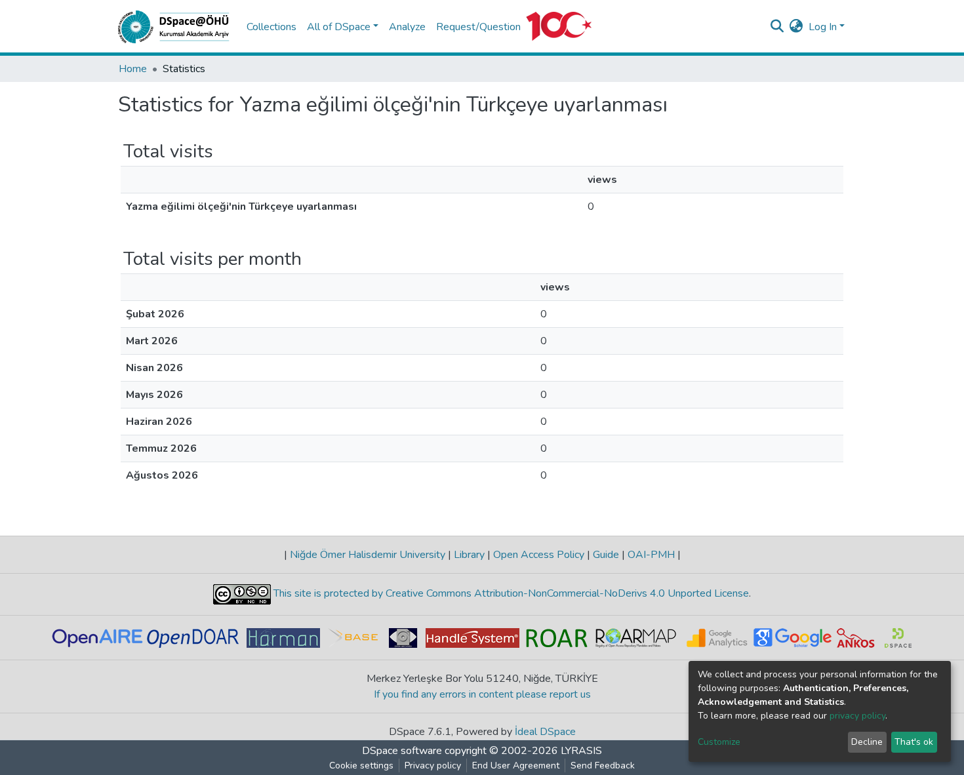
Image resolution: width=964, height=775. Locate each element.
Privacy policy (433, 765)
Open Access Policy (539, 554)
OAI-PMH (651, 554)
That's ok (913, 742)
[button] (796, 27)
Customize (719, 742)
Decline (867, 742)
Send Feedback (603, 765)
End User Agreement (515, 765)
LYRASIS (581, 751)
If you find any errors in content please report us (482, 694)
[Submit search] (777, 27)
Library (469, 554)
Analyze (407, 27)
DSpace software (402, 751)
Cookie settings (361, 765)
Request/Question (478, 27)
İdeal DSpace (545, 732)
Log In (823, 27)
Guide (606, 554)
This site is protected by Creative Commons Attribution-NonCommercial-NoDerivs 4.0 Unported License (510, 593)
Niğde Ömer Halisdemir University (367, 554)
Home (133, 69)
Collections (271, 27)
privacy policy (857, 715)
